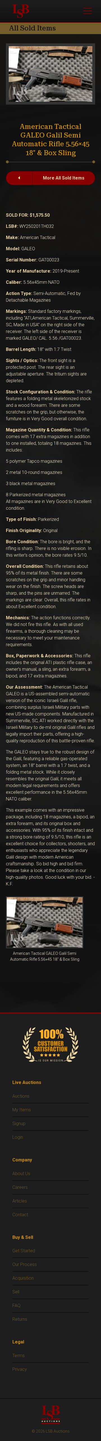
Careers (20, 1187)
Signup (19, 1123)
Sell (15, 1291)
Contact (20, 1214)
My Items (21, 1109)
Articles (19, 1201)
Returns (19, 1319)
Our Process (24, 1264)
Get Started (23, 1250)
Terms (18, 1355)
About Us (21, 1173)
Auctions (20, 1096)
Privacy (19, 1369)
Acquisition (23, 1278)
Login (17, 1137)
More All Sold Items (63, 178)
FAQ (16, 1305)
